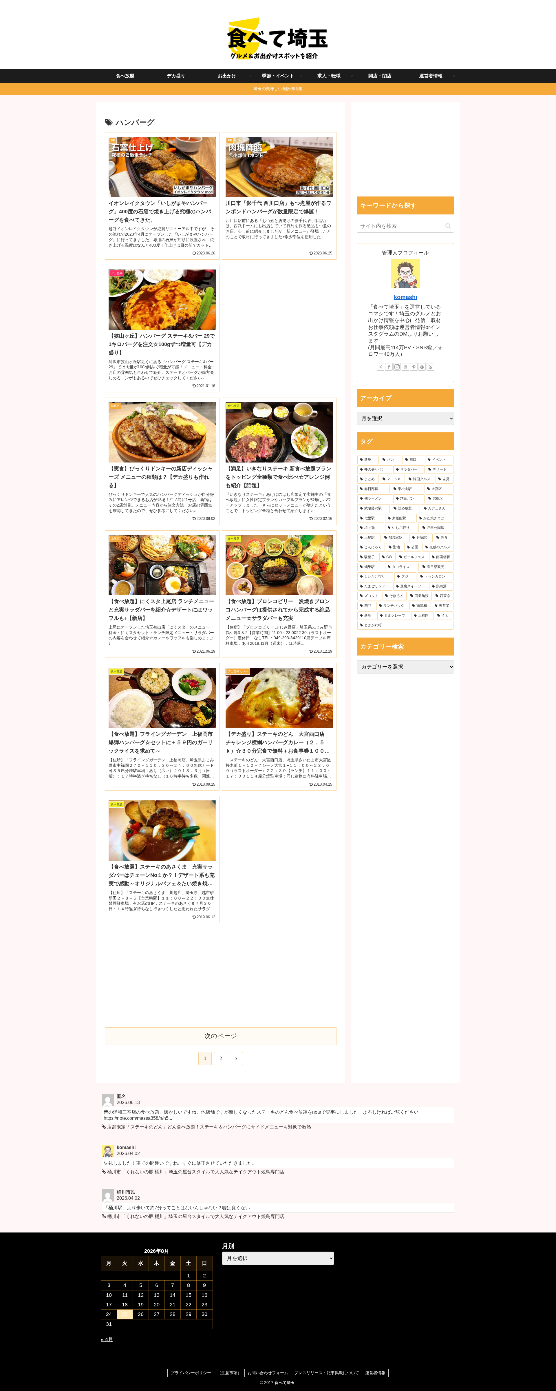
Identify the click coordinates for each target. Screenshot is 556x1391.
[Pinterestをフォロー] (414, 367)
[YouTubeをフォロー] (405, 367)
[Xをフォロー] (380, 367)
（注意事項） (229, 1372)
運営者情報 (375, 1372)
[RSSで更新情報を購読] (430, 367)
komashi (405, 297)
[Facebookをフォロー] (389, 367)
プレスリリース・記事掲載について (326, 1372)
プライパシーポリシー (191, 1372)
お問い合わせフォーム (268, 1372)
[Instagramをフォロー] (397, 367)
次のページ (220, 1035)
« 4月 (107, 1339)
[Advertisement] (279, 305)
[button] (448, 226)
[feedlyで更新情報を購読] (422, 367)
